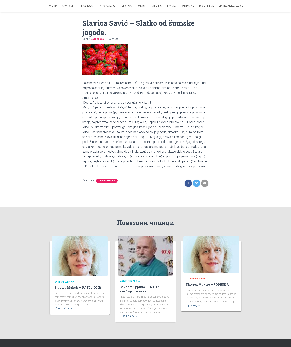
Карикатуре (188, 6)
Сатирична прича (107, 181)
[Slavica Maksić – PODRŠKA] (211, 254)
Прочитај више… (64, 308)
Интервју (157, 6)
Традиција (87, 6)
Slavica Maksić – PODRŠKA (207, 284)
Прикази (171, 6)
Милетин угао (206, 6)
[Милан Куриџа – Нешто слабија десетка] (145, 255)
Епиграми (127, 6)
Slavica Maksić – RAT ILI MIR (78, 287)
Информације (107, 6)
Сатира (141, 6)
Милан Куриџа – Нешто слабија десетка (139, 289)
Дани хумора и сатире (231, 6)
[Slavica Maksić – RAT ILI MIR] (80, 256)
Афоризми (68, 6)
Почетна (52, 6)
